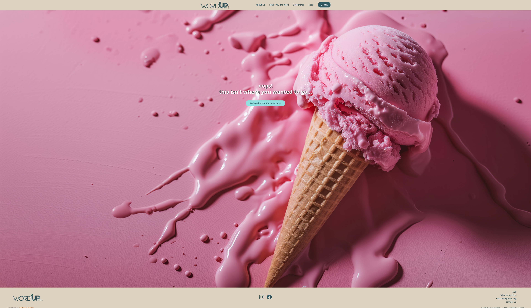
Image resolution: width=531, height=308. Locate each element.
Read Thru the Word (279, 4)
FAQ (514, 292)
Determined (298, 4)
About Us (260, 4)
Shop (311, 4)
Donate (324, 4)
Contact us (511, 302)
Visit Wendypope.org (506, 298)
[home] (216, 5)
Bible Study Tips (508, 295)
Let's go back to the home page (265, 103)
